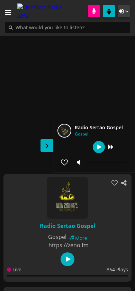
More (81, 238)
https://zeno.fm (68, 245)
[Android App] (109, 11)
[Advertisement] (67, 101)
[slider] (107, 162)
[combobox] (71, 27)
